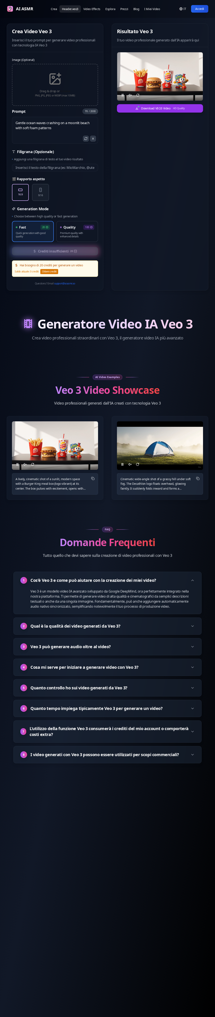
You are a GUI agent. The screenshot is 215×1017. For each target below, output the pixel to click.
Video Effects (91, 9)
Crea (54, 9)
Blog (136, 9)
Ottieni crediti (49, 271)
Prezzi (124, 9)
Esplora (110, 9)
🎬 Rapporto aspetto (28, 179)
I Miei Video (152, 9)
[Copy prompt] (93, 478)
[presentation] (55, 85)
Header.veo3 (70, 9)
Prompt (19, 111)
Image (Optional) (23, 60)
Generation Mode (33, 208)
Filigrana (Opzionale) (35, 151)
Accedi (199, 9)
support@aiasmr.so (64, 283)
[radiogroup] (55, 192)
